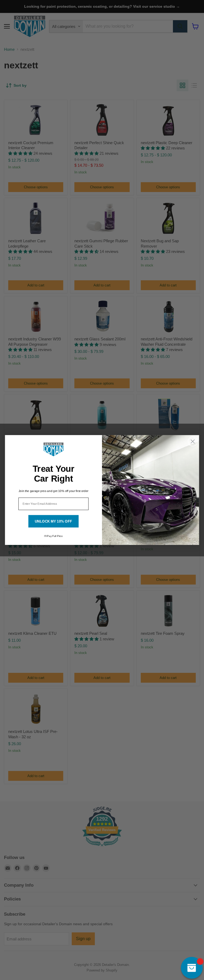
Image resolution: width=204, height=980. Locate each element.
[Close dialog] (192, 441)
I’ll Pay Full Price (53, 536)
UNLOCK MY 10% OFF (53, 521)
